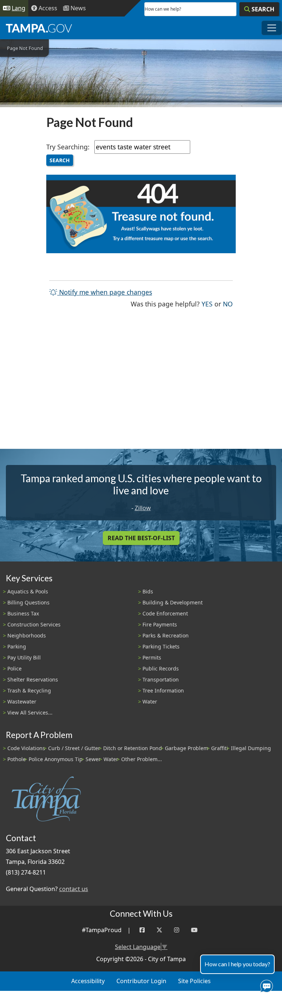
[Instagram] (176, 930)
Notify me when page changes (104, 292)
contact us (73, 889)
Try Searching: (68, 146)
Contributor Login (141, 981)
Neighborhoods (26, 635)
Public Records (160, 668)
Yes (207, 303)
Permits (151, 657)
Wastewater (21, 701)
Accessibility (88, 981)
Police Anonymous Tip (56, 759)
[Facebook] (142, 930)
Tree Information (163, 690)
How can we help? (163, 9)
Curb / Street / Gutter (74, 748)
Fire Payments (159, 624)
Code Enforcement (165, 613)
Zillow (143, 508)
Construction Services (34, 624)
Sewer (93, 759)
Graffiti (219, 748)
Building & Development (172, 602)
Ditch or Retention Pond (132, 748)
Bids (147, 591)
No (228, 303)
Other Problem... (141, 759)
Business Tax (23, 613)
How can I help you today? (237, 963)
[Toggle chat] (265, 984)
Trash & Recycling (29, 690)
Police (14, 668)
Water (149, 701)
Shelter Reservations (32, 679)
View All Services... (30, 712)
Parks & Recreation (165, 635)
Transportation (160, 679)
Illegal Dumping (251, 748)
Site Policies (194, 981)
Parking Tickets (161, 646)
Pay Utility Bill (24, 657)
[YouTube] (194, 930)
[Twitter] (159, 930)
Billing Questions (28, 602)
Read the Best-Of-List (141, 538)
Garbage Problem (186, 748)
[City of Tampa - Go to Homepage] (39, 27)
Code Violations (26, 748)
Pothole (16, 759)
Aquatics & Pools (27, 591)
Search (60, 160)
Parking (16, 646)
